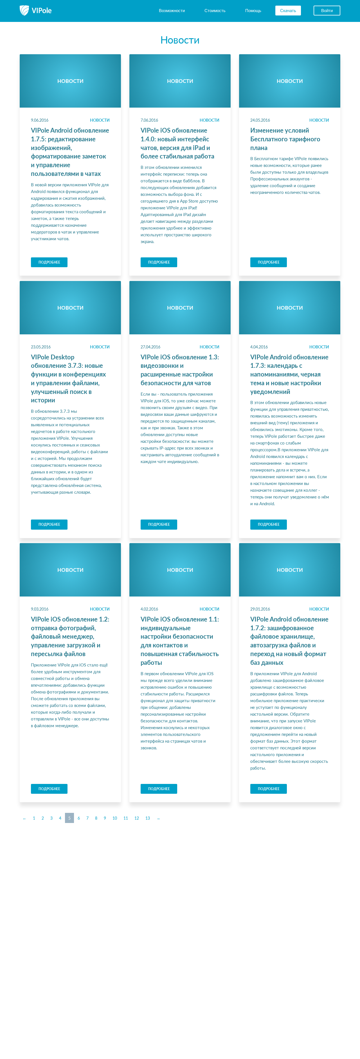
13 (147, 818)
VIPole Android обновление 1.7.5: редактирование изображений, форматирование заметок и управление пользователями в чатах (70, 152)
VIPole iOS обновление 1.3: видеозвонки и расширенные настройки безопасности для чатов (180, 369)
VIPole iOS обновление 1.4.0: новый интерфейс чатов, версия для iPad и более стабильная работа (177, 143)
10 (114, 818)
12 (136, 818)
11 (125, 818)
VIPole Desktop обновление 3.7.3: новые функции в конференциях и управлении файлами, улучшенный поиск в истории (68, 378)
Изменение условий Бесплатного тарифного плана (285, 139)
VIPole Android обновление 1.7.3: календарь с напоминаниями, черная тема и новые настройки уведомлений (289, 374)
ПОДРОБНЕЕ (49, 262)
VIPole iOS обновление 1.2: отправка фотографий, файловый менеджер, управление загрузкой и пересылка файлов (70, 636)
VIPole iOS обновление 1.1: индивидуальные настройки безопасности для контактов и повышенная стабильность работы (180, 640)
